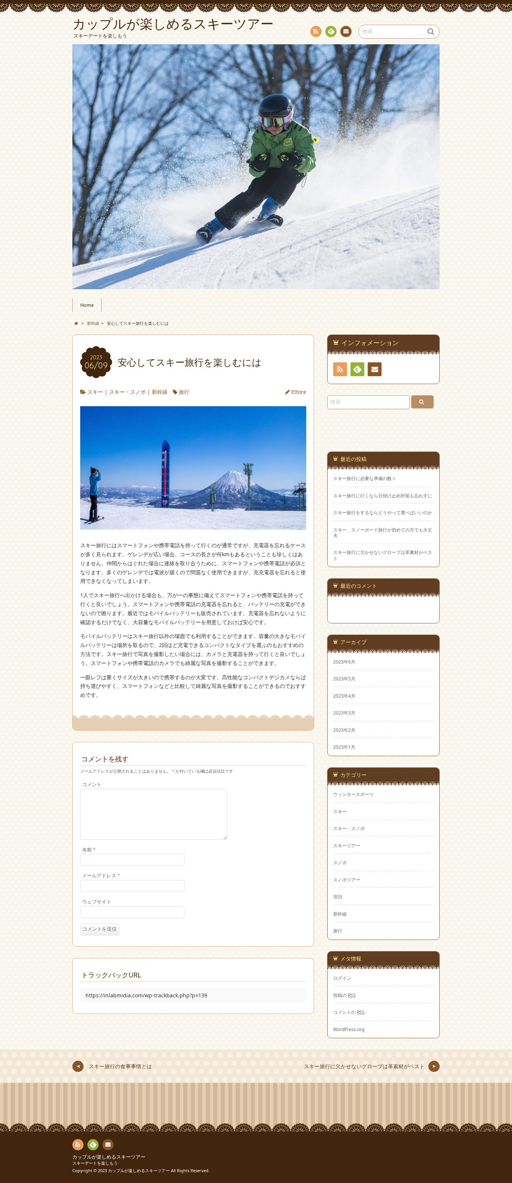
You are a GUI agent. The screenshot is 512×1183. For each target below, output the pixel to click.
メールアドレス (101, 875)
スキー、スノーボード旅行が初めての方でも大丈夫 (382, 532)
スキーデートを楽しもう (95, 1163)
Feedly (331, 31)
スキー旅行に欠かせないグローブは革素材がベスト (382, 555)
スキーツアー (346, 845)
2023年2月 (344, 730)
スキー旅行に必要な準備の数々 (364, 478)
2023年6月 (344, 662)
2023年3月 (344, 713)
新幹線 (160, 391)
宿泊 (337, 896)
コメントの (349, 1012)
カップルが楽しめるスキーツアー (108, 1157)
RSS (316, 31)
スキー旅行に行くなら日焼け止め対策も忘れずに (382, 495)
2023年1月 (344, 747)
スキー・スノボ (127, 391)
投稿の (344, 995)
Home (87, 305)
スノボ (340, 862)
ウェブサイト (96, 902)
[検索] (422, 401)
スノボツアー (346, 880)
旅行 (184, 391)
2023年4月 (344, 696)
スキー (95, 391)
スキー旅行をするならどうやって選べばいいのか (382, 512)
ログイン (342, 978)
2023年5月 (344, 679)
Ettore (298, 391)
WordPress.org (348, 1029)
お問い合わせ (346, 31)
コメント (92, 784)
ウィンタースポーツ (353, 794)
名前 (89, 850)
